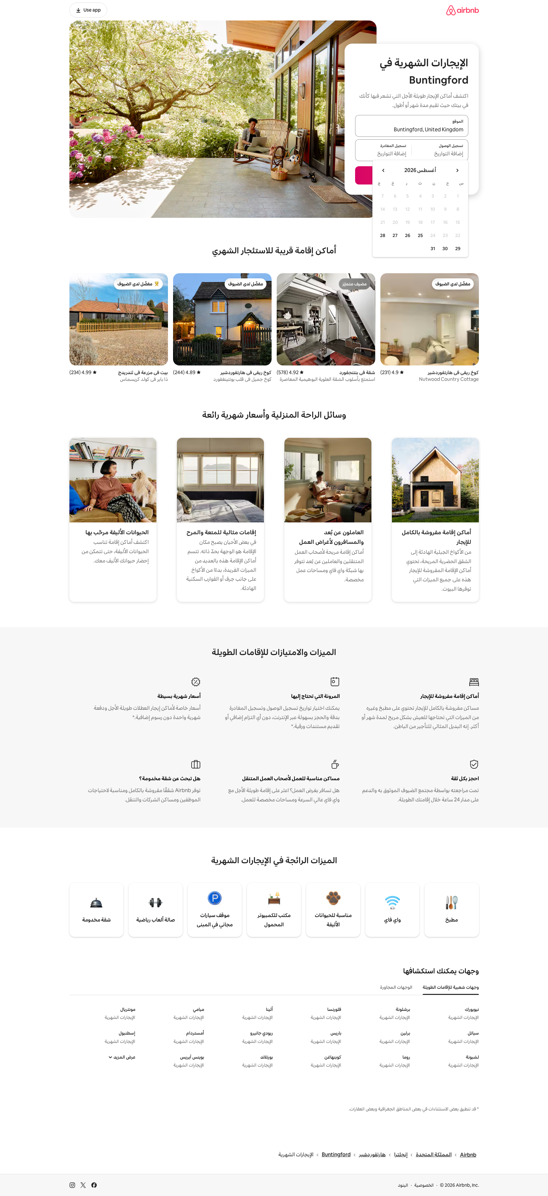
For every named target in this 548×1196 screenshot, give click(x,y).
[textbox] (440, 154)
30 (445, 248)
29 (457, 248)
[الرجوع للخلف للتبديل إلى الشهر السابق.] (457, 170)
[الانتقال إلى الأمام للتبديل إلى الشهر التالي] (383, 170)
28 (382, 235)
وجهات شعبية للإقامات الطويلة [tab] (451, 987)
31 (433, 248)
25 (420, 235)
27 (395, 235)
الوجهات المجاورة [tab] (396, 987)
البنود (403, 1185)
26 (407, 235)
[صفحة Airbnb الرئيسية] (462, 10)
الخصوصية (424, 1185)
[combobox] (411, 130)
